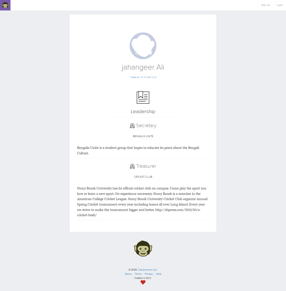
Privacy (149, 274)
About (128, 274)
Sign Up (265, 5)
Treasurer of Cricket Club (143, 77)
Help (158, 274)
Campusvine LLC (147, 269)
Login (280, 5)
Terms (138, 274)
